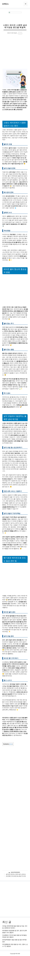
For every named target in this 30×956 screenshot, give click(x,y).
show (10, 744)
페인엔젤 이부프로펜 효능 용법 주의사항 (16, 876)
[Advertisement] (15, 53)
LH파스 (5, 4)
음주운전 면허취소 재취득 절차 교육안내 (16, 874)
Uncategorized (15, 872)
